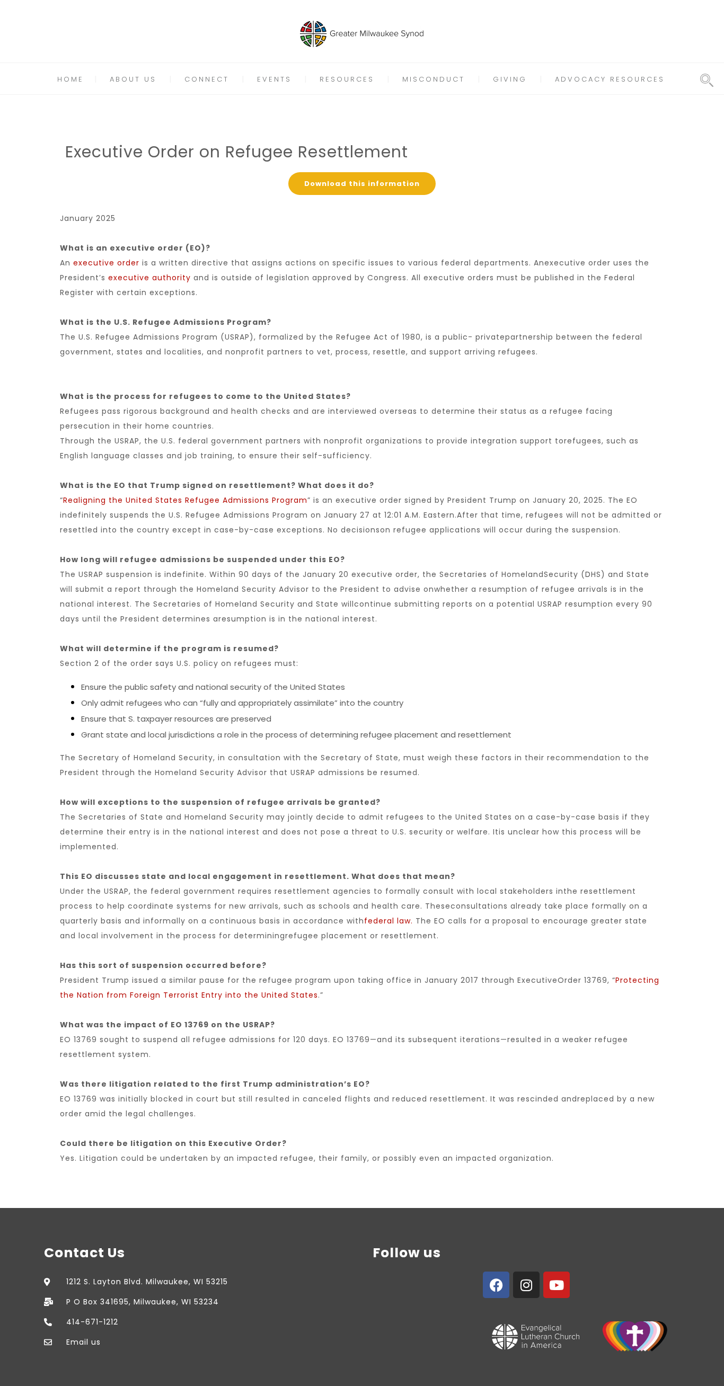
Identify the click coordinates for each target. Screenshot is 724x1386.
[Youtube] (556, 1285)
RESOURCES (347, 79)
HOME (70, 79)
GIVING (510, 79)
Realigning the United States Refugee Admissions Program (185, 500)
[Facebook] (496, 1285)
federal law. (388, 921)
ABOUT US (133, 79)
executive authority (149, 277)
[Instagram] (526, 1285)
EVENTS (274, 79)
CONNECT (206, 79)
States (304, 995)
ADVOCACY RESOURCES (610, 79)
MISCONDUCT (433, 79)
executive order (106, 262)
